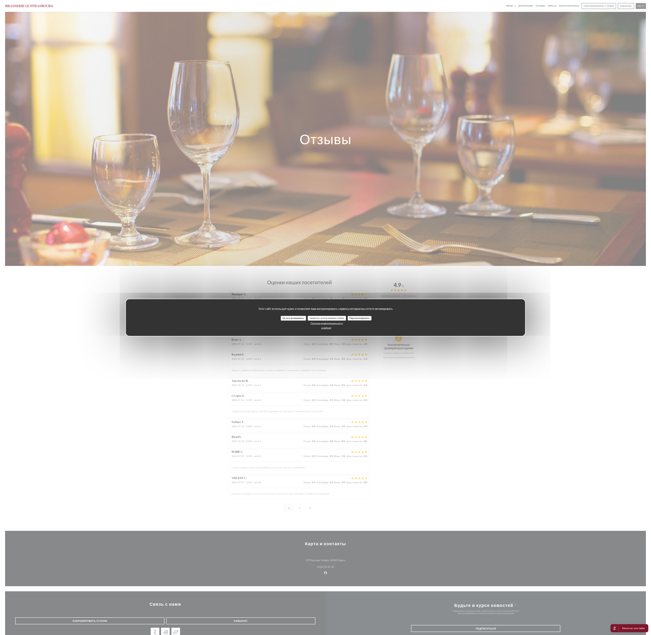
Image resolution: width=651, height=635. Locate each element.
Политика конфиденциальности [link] (327, 323)
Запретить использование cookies (327, 318)
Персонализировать (359, 318)
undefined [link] (326, 327)
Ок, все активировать (293, 318)
